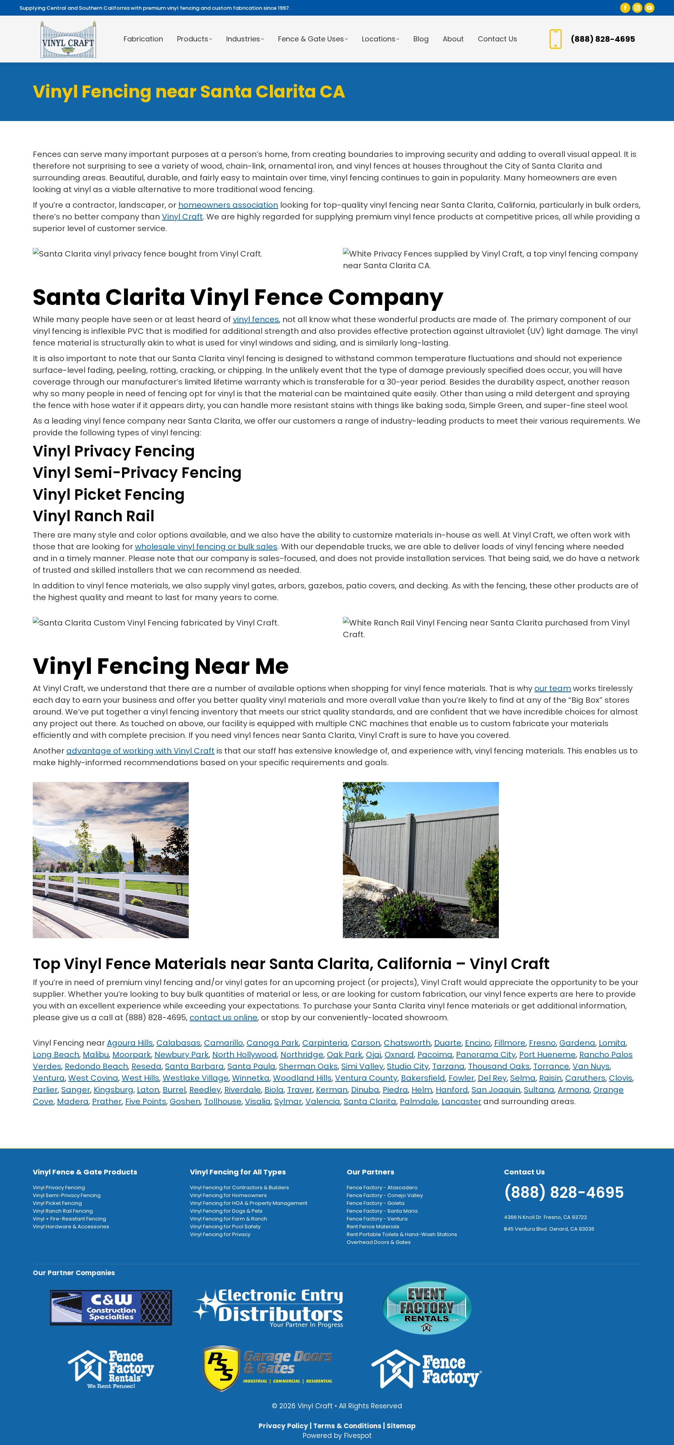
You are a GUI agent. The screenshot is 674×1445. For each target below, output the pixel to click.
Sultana (539, 1089)
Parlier (45, 1089)
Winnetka (251, 1078)
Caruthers (585, 1078)
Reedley (205, 1089)
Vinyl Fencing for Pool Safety (225, 1226)
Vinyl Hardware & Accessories (71, 1226)
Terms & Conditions (347, 1426)
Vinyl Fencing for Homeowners (228, 1195)
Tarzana (448, 1066)
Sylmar (288, 1101)
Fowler (461, 1078)
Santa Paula (251, 1066)
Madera (73, 1101)
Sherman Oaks (308, 1066)
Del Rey (492, 1078)
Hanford (452, 1089)
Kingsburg (113, 1089)
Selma (523, 1078)
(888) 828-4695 (603, 39)
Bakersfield (423, 1078)
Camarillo (223, 1042)
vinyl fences (256, 319)
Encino (478, 1042)
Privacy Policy (283, 1426)
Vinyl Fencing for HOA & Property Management (248, 1203)
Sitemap (401, 1426)
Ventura (49, 1078)
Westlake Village (196, 1078)
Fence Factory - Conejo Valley (385, 1195)
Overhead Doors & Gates (379, 1242)
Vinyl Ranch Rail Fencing (63, 1211)
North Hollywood (244, 1054)
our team (552, 688)
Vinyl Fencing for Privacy (220, 1234)
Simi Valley (362, 1066)
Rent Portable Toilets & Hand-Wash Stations (402, 1234)
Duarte (447, 1042)
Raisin (550, 1078)
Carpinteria (325, 1042)
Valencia (322, 1101)
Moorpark (131, 1054)
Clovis (620, 1078)
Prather (107, 1101)
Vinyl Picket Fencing (109, 494)
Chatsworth (407, 1042)
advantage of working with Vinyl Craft (140, 750)
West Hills (140, 1078)
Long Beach (56, 1054)
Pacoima (434, 1054)
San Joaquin (496, 1089)
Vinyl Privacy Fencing (114, 451)
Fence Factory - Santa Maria (382, 1211)
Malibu (96, 1054)
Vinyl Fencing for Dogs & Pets (226, 1211)
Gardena (577, 1042)
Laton (148, 1089)
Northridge (301, 1054)
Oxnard (399, 1054)
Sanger (75, 1089)
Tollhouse (222, 1101)
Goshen (185, 1101)
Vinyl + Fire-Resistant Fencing (69, 1218)
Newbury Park (181, 1054)
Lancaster (461, 1101)
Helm (421, 1089)
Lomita (612, 1042)
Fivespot (358, 1435)
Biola (274, 1089)
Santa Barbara (194, 1066)
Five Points (145, 1101)
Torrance (551, 1066)
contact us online (223, 1017)
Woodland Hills (302, 1078)
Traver (299, 1089)
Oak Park (344, 1054)
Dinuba (365, 1089)
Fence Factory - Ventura (377, 1218)
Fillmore (509, 1042)
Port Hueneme (547, 1054)
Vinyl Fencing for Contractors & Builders (239, 1187)
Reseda (146, 1066)
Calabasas (178, 1042)
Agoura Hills (130, 1042)
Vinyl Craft (182, 216)
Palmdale (419, 1101)
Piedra (395, 1089)
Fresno (542, 1042)
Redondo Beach (96, 1066)
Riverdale (242, 1089)
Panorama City (486, 1054)
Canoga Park (273, 1042)
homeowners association (228, 205)
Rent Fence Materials (373, 1226)
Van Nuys (591, 1066)
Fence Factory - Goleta (375, 1203)
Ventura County (366, 1078)
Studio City (408, 1066)
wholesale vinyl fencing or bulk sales (206, 546)
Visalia (258, 1101)
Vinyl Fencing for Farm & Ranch (228, 1218)
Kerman (332, 1089)
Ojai (373, 1054)
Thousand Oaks (499, 1066)
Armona (574, 1089)
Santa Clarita (370, 1101)
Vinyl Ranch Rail (93, 516)
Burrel (174, 1089)
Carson (365, 1042)
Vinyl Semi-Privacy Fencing (137, 472)
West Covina (93, 1078)
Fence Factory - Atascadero (382, 1187)
